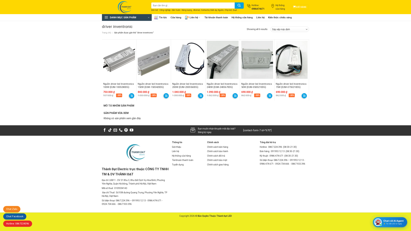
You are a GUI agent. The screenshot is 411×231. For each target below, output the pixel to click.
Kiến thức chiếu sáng (280, 17)
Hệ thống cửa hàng (242, 17)
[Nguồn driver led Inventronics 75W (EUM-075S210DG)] (292, 60)
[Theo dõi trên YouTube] (131, 130)
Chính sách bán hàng (217, 147)
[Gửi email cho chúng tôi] (115, 130)
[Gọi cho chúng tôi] (120, 130)
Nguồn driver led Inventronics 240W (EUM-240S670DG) (222, 85)
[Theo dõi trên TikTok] (110, 130)
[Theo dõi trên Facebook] (104, 130)
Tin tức (163, 17)
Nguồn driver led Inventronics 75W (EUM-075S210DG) (291, 85)
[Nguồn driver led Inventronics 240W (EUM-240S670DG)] (223, 60)
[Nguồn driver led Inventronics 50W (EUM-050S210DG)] (257, 60)
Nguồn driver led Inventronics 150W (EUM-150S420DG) (153, 85)
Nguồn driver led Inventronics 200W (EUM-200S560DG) (187, 85)
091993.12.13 (278, 151)
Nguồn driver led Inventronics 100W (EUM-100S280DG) (118, 85)
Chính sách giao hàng (218, 164)
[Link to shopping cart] (131, 95)
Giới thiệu (176, 147)
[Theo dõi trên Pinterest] (126, 130)
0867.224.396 (275, 147)
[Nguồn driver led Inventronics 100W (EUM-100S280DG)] (119, 60)
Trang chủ (106, 32)
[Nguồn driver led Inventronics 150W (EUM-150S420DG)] (154, 60)
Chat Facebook (14, 216)
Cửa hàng (176, 17)
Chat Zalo (11, 209)
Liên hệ (194, 17)
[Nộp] (239, 5)
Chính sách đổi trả (216, 155)
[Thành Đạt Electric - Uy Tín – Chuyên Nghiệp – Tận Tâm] (124, 7)
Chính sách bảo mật (217, 160)
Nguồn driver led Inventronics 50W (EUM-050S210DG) (256, 85)
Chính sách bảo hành (217, 151)
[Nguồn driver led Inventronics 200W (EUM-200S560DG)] (188, 60)
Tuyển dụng (178, 164)
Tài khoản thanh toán (216, 17)
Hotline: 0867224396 (17, 223)
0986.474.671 (277, 155)
